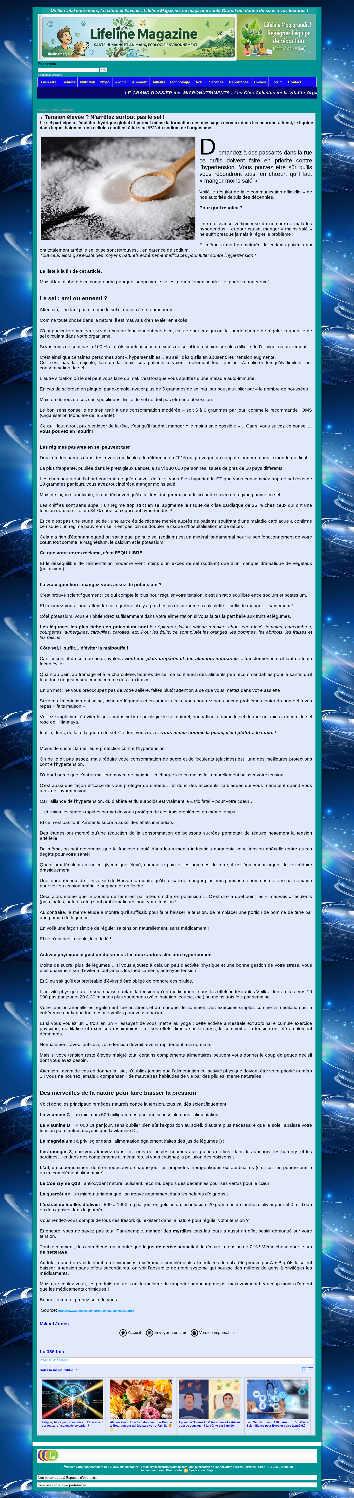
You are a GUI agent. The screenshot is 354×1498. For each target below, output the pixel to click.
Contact (294, 82)
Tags (210, 1470)
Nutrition (87, 82)
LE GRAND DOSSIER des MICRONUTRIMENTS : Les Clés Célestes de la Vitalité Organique (152, 92)
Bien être (48, 82)
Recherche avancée (50, 74)
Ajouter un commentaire (54, 1359)
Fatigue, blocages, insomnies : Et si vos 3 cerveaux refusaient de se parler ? (72, 1424)
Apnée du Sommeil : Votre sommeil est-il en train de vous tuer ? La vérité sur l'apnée (209, 1424)
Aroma (120, 82)
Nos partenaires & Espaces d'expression (68, 1477)
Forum (276, 82)
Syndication (197, 1470)
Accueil (42, 109)
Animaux (139, 82)
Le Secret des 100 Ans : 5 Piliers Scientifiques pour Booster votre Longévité (277, 1424)
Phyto (105, 82)
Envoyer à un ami (169, 1332)
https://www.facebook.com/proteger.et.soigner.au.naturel (96, 1310)
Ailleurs (158, 82)
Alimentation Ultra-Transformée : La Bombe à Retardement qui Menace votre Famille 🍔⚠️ (141, 1426)
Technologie (180, 82)
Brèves (260, 82)
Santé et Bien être (62, 109)
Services (216, 82)
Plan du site (174, 1470)
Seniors (69, 82)
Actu (199, 82)
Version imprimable (216, 1332)
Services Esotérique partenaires (62, 1485)
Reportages (239, 82)
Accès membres (152, 1470)
